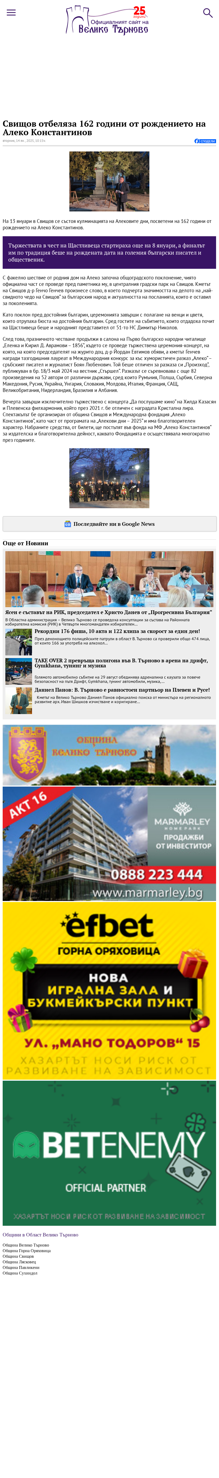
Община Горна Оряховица (27, 1250)
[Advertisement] (108, 76)
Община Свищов (18, 1256)
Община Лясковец (19, 1262)
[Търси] (207, 12)
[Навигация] (11, 16)
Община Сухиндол (20, 1273)
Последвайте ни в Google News (114, 523)
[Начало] (107, 34)
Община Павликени (21, 1267)
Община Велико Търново (26, 1245)
